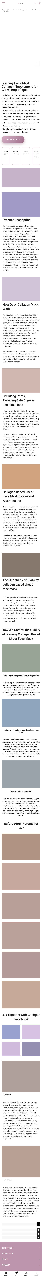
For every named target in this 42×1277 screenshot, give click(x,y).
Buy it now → (13, 139)
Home (3, 10)
